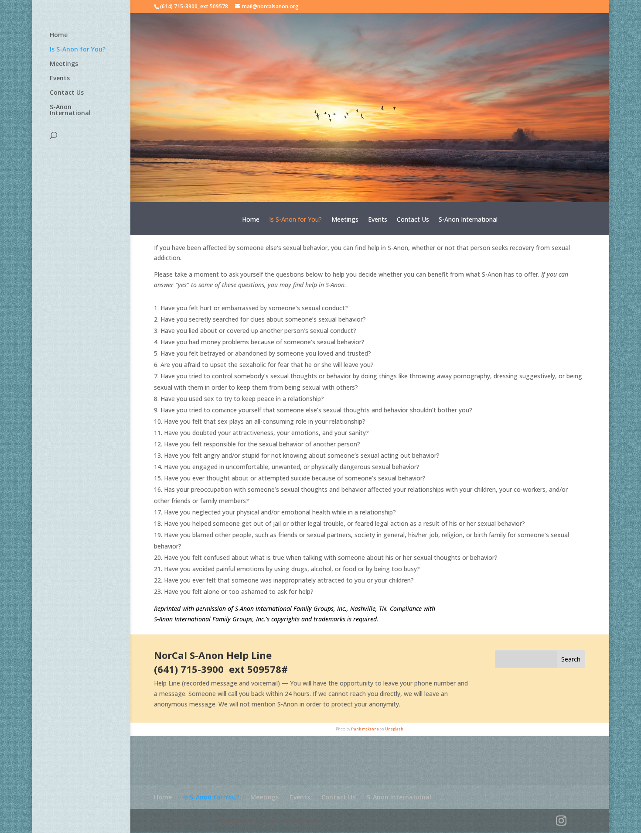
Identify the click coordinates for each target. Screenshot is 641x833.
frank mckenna (365, 729)
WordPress (302, 820)
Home (59, 35)
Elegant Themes (217, 820)
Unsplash (394, 729)
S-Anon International (70, 110)
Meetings (64, 64)
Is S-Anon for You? (78, 49)
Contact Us (67, 92)
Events (60, 78)
